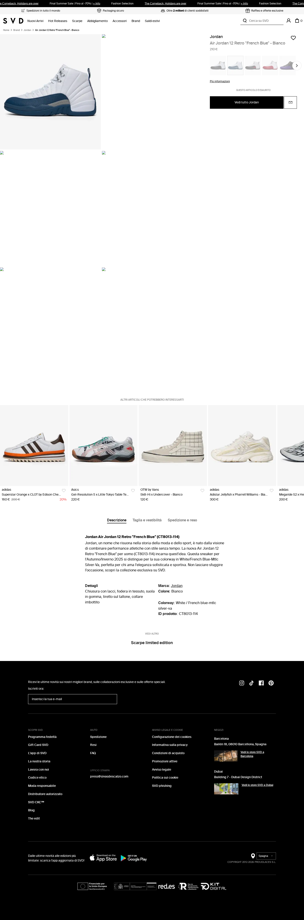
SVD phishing (162, 786)
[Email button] (290, 102)
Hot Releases (57, 21)
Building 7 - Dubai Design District (238, 777)
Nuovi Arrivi (35, 21)
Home (6, 30)
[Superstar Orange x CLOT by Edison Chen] (34, 445)
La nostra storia (39, 761)
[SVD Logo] (13, 20)
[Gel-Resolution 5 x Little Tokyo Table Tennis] (103, 445)
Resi (93, 745)
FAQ (93, 753)
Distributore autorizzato (45, 794)
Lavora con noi (38, 769)
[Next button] (297, 65)
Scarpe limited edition (152, 643)
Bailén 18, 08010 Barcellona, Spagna (240, 744)
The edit (34, 818)
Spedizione (98, 737)
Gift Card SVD (38, 745)
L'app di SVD (37, 753)
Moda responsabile (42, 786)
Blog (31, 810)
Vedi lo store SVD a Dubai (257, 785)
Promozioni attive (164, 761)
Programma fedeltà (42, 737)
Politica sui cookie (165, 777)
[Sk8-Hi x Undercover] (173, 445)
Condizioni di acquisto (168, 753)
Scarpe (77, 21)
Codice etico (37, 777)
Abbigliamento (97, 21)
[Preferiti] (293, 37)
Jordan (27, 30)
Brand (136, 21)
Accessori (120, 21)
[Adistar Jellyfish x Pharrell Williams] (242, 445)
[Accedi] (288, 20)
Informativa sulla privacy (170, 745)
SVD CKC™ (36, 802)
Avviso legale (161, 769)
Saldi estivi (152, 21)
